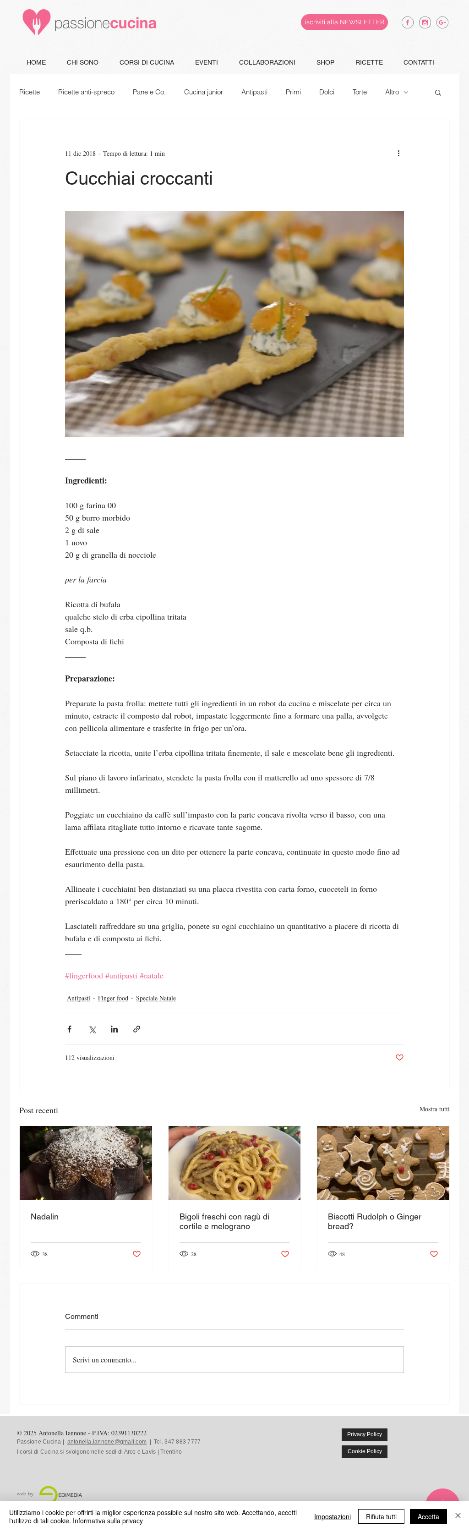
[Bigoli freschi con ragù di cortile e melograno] (235, 1163)
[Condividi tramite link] (136, 1029)
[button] (438, 92)
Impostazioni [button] (332, 1516)
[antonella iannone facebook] (408, 22)
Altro (392, 92)
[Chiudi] (458, 1516)
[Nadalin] (86, 1163)
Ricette (29, 92)
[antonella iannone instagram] (425, 22)
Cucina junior (203, 92)
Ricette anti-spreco (86, 92)
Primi (293, 92)
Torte (360, 92)
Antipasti (254, 92)
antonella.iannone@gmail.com (107, 1442)
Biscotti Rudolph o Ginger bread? (374, 1221)
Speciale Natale (156, 998)
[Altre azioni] (398, 153)
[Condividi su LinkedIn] (114, 1029)
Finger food (113, 998)
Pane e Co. (149, 92)
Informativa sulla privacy (108, 1520)
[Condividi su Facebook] (69, 1029)
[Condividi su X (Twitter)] (91, 1029)
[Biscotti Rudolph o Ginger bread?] (383, 1163)
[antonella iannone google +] (442, 22)
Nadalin (45, 1216)
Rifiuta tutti (381, 1516)
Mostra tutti (435, 1108)
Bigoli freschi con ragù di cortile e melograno (224, 1221)
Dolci (326, 92)
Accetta (428, 1516)
